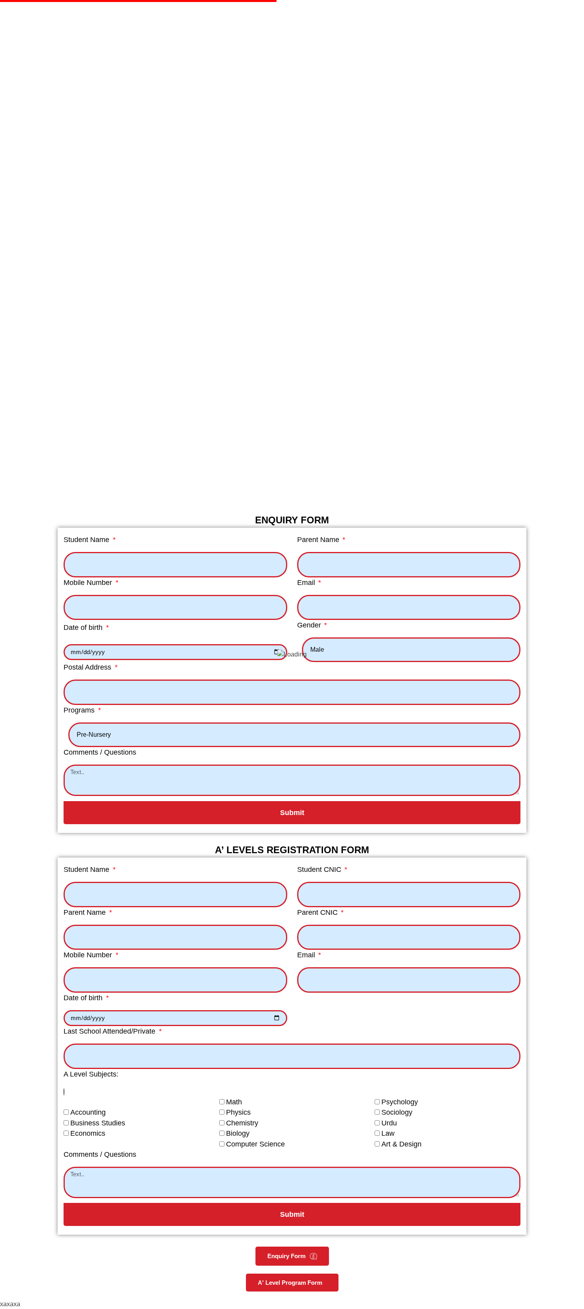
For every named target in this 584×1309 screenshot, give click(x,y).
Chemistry (242, 1123)
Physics (238, 1112)
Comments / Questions (100, 752)
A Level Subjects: (91, 1074)
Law (387, 1133)
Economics (87, 1133)
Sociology (396, 1112)
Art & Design (401, 1144)
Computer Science (255, 1144)
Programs (80, 710)
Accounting (88, 1112)
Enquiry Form (286, 1256)
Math (234, 1102)
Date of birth (84, 627)
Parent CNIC (318, 912)
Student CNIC (320, 869)
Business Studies (97, 1123)
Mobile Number (89, 583)
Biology (237, 1133)
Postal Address (88, 667)
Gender (310, 625)
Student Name (87, 540)
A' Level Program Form (290, 1282)
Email (307, 583)
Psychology (399, 1102)
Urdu (389, 1123)
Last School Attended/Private (110, 1031)
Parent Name (319, 540)
